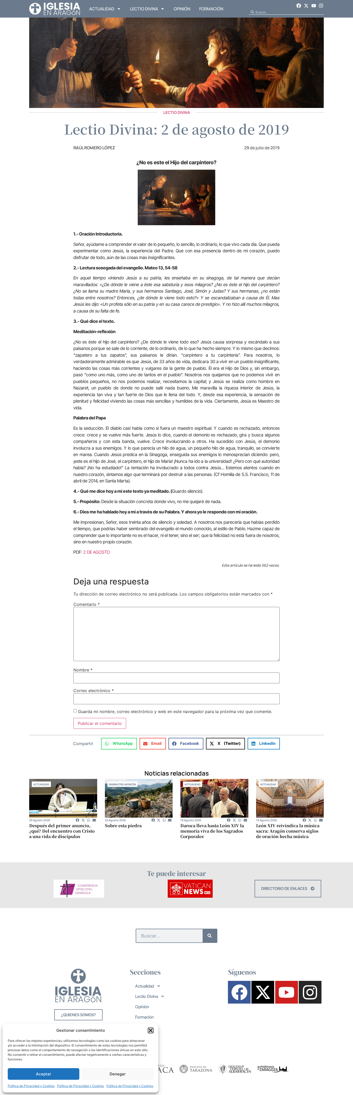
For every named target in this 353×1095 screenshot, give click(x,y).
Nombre (83, 670)
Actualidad (101, 9)
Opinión (182, 9)
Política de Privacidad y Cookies (31, 1086)
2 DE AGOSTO (96, 552)
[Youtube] (314, 6)
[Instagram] (321, 6)
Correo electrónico (93, 691)
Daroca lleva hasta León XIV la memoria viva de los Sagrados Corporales (212, 831)
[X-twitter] (306, 6)
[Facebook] (299, 6)
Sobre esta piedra (123, 825)
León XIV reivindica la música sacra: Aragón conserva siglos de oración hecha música (287, 831)
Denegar (118, 1073)
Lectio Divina (144, 9)
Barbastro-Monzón (122, 784)
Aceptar (43, 1073)
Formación (211, 9)
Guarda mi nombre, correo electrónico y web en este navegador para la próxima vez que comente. (175, 711)
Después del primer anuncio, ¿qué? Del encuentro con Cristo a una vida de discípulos (62, 831)
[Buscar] (210, 935)
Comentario (86, 604)
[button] (150, 1030)
